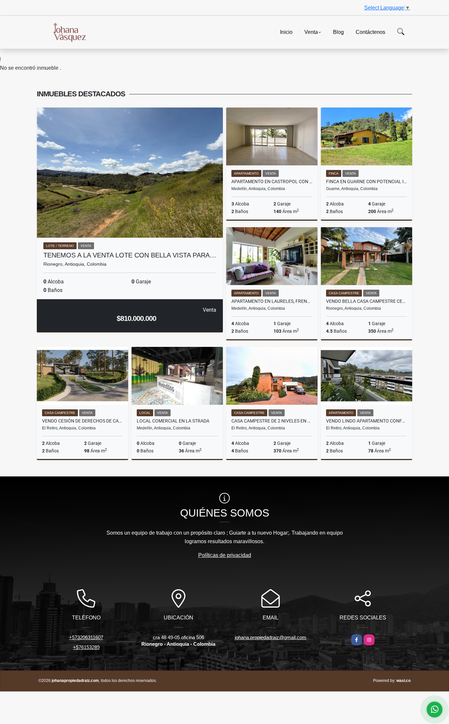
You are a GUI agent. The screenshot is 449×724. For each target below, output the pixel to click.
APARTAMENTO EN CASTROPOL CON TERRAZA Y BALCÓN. (271, 181)
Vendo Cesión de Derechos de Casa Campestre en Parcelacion (82, 420)
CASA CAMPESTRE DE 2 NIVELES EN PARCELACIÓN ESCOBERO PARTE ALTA (271, 420)
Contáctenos (370, 32)
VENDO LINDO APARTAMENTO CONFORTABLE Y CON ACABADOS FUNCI (366, 420)
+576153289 (86, 647)
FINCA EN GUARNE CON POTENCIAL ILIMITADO (366, 181)
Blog (338, 32)
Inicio (286, 32)
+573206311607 (86, 637)
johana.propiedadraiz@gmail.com (270, 637)
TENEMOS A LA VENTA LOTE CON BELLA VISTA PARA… (129, 255)
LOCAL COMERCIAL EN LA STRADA (173, 420)
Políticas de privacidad (224, 555)
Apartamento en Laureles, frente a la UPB (271, 301)
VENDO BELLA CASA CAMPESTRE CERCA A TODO (366, 301)
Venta (311, 32)
